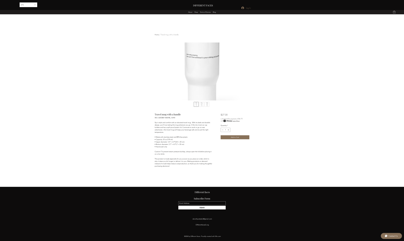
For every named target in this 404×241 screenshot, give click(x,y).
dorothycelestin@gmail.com (202, 219)
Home (157, 34)
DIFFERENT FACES (203, 5)
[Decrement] (222, 130)
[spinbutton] (225, 130)
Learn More (236, 121)
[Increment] (228, 130)
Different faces (202, 192)
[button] (394, 12)
